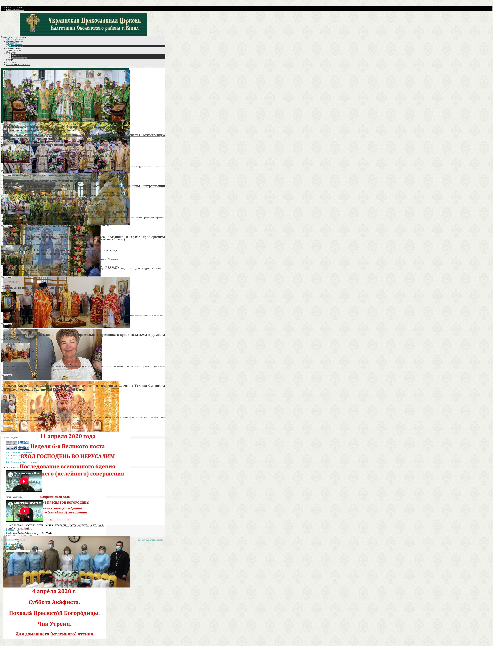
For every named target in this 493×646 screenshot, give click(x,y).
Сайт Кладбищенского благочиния (20, 455)
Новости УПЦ (12, 531)
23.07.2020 (6, 329)
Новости (14, 180)
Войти (159, 540)
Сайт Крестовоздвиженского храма (21, 459)
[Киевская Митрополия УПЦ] (23, 444)
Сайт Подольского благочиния (19, 452)
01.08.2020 (6, 282)
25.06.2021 (6, 180)
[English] (19, 39)
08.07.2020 (6, 431)
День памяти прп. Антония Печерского (31, 287)
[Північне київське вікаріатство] (11, 449)
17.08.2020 (6, 231)
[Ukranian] (11, 46)
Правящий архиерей (15, 9)
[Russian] (17, 43)
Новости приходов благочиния (19, 535)
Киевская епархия (14, 7)
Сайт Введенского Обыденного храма (22, 462)
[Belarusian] (10, 39)
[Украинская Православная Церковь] (11, 444)
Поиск (33, 551)
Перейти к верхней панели (13, 540)
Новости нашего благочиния (18, 533)
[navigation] (246, 547)
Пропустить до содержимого (13, 37)
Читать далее (6, 175)
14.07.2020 (6, 380)
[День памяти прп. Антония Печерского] (8, 311)
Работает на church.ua (147, 540)
